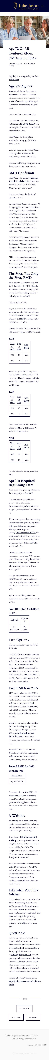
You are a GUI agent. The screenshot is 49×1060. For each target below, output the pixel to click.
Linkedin (33, 1017)
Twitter (16, 1017)
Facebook (24, 1008)
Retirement (29, 64)
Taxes (11, 66)
